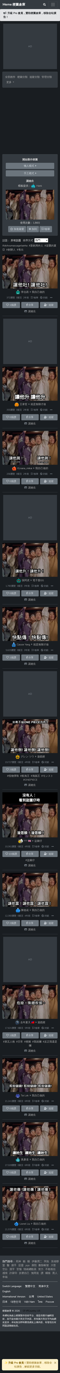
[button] (51, 297)
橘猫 (47, 1273)
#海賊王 (35, 776)
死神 (18, 1261)
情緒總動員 (30, 1269)
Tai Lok (25, 1095)
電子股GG (38, 580)
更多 (9, 82)
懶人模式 (29, 166)
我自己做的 (38, 292)
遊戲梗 (41, 756)
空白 (5, 1269)
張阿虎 (25, 580)
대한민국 (16, 1302)
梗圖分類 (22, 77)
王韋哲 (23, 404)
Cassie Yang (23, 644)
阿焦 (46, 1261)
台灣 (31, 1296)
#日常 (19, 1041)
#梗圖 (27, 1041)
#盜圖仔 (30, 860)
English (6, 1291)
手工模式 (29, 173)
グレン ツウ (27, 756)
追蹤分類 (34, 77)
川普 (53, 1265)
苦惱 (19, 1269)
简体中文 (44, 1286)
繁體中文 (30, 1286)
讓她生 (32, 311)
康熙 (34, 1265)
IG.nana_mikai (24, 468)
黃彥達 (25, 1159)
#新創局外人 (36, 245)
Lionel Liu (25, 1224)
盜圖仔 (38, 841)
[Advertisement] (30, 119)
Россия (50, 1302)
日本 (5, 1302)
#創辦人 (11, 250)
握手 (13, 1265)
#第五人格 (9, 1041)
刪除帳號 (44, 1265)
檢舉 (35, 297)
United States (45, 1296)
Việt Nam (29, 1302)
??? (25, 841)
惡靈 (21, 1265)
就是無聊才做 (38, 404)
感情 (5, 1273)
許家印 (13, 1273)
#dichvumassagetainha (15, 245)
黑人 (54, 1273)
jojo (27, 1265)
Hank (39, 186)
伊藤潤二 (37, 1261)
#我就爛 (36, 1041)
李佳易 (25, 292)
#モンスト (47, 776)
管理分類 (47, 77)
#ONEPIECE (30, 780)
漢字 (12, 1269)
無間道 (35, 1273)
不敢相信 (50, 1269)
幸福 (5, 1277)
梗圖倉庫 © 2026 (11, 1310)
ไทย (40, 1302)
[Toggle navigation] (52, 4)
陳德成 (25, 910)
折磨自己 (24, 1273)
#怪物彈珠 (13, 776)
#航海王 (24, 776)
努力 (40, 1269)
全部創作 (10, 77)
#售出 (20, 250)
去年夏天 (25, 1022)
